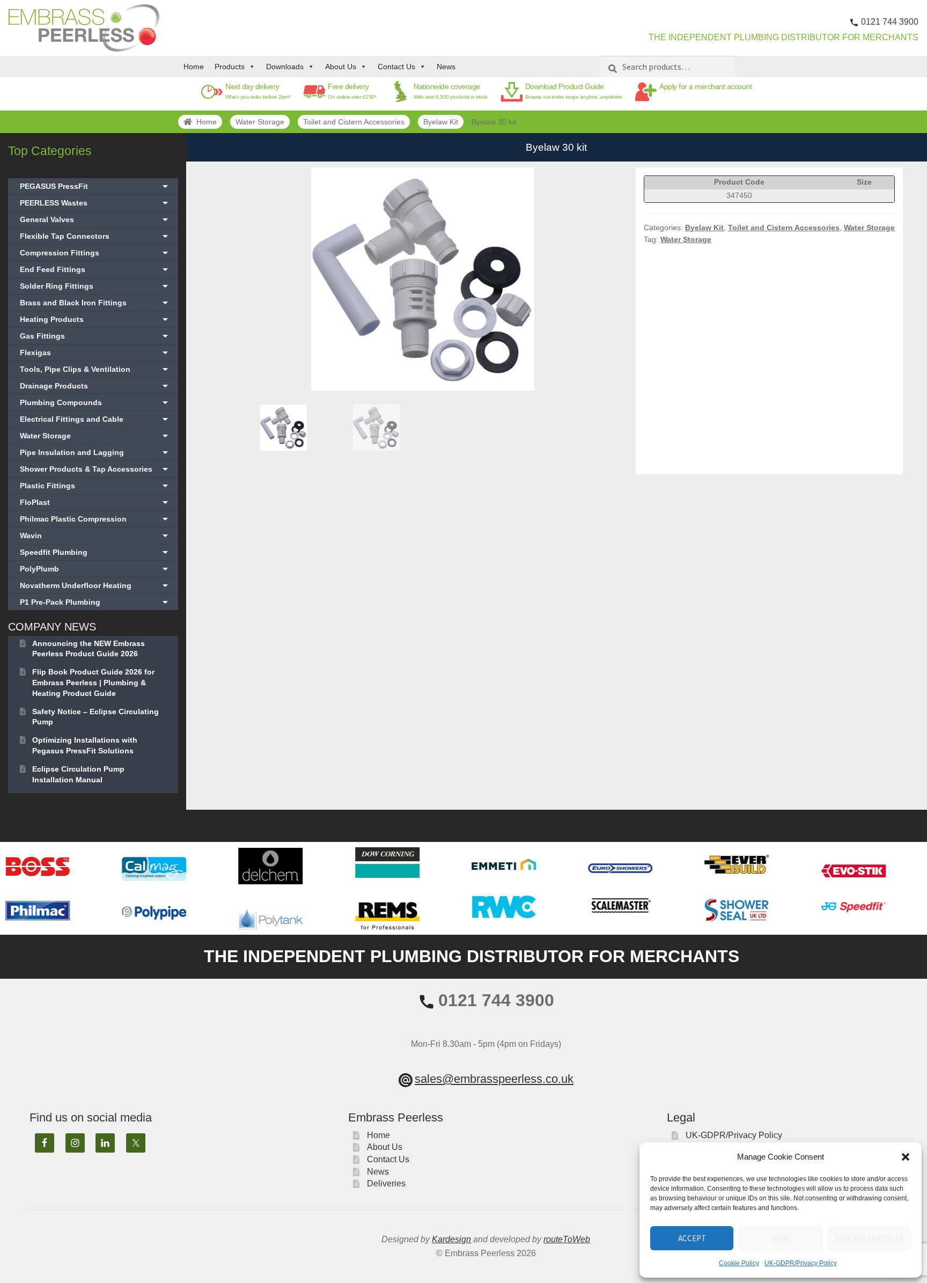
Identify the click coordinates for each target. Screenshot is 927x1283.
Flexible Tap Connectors (95, 236)
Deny (780, 1238)
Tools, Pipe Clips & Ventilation (95, 369)
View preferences (869, 1238)
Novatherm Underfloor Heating (95, 585)
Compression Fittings (95, 252)
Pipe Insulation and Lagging (95, 452)
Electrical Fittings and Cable (95, 419)
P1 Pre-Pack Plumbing (95, 602)
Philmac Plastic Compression (95, 519)
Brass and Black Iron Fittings (95, 302)
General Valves (95, 219)
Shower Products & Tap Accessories (95, 469)
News (446, 66)
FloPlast (95, 502)
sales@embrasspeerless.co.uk (494, 1079)
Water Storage (260, 122)
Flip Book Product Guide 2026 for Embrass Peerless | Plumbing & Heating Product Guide (93, 683)
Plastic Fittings (95, 485)
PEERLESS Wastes (95, 202)
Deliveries (386, 1183)
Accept (692, 1238)
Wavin (95, 535)
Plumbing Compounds (95, 402)
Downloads (285, 66)
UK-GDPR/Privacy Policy (800, 1263)
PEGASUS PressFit (95, 186)
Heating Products (95, 319)
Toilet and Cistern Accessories (353, 122)
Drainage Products (95, 385)
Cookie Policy (739, 1263)
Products (230, 66)
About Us (340, 66)
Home (193, 66)
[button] (905, 1157)
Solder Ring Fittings (95, 286)
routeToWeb (566, 1239)
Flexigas (95, 352)
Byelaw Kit (440, 122)
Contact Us (396, 66)
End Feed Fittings (95, 269)
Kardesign (451, 1239)
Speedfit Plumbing (95, 552)
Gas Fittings (95, 336)
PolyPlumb (95, 568)
